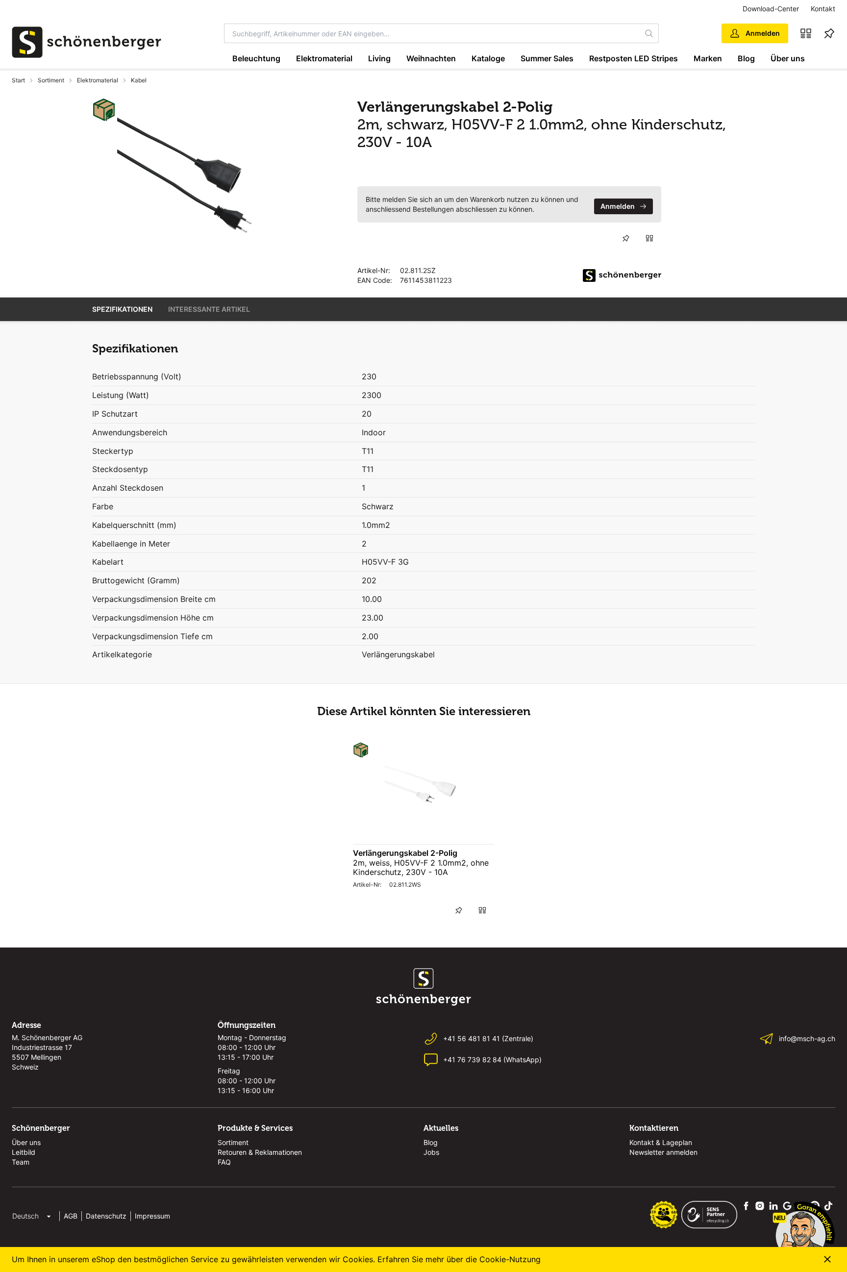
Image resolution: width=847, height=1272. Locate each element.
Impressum (152, 1216)
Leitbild (23, 1152)
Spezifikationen (122, 309)
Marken (708, 58)
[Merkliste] (829, 33)
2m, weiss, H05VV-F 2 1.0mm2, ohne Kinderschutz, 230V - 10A (421, 867)
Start (18, 80)
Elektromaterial (324, 58)
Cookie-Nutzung (510, 1259)
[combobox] (432, 33)
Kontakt (823, 8)
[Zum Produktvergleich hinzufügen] (649, 238)
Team (20, 1162)
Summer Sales (547, 58)
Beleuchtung (256, 58)
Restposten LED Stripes (633, 58)
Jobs (431, 1152)
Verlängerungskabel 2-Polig (405, 853)
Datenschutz (106, 1216)
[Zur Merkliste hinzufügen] (626, 238)
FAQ (224, 1162)
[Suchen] (649, 33)
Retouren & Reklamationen (260, 1152)
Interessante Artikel (209, 309)
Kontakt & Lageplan (660, 1142)
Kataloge (488, 58)
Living (379, 58)
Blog (746, 58)
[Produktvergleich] (806, 33)
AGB (70, 1216)
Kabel (139, 80)
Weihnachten (431, 58)
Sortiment (51, 80)
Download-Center (771, 8)
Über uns (788, 58)
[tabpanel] (191, 172)
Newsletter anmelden (663, 1152)
